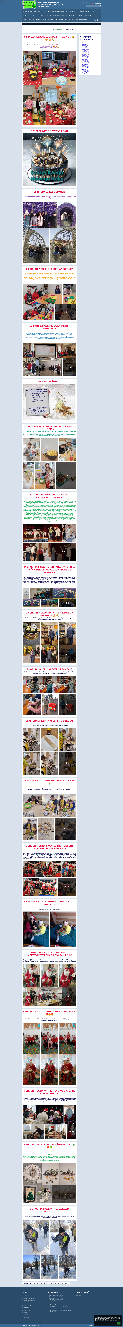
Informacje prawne (28, 1303)
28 (62, 1283)
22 (41, 1283)
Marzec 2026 (85, 46)
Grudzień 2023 (85, 71)
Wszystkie (84, 73)
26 (55, 1283)
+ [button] (84, 3)
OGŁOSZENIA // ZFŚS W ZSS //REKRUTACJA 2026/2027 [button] (51, 11)
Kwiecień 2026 (85, 45)
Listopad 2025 (85, 50)
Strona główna (57, 29)
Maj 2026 (84, 44)
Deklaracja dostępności (29, 1300)
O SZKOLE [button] (73, 11)
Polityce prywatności (114, 1320)
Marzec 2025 (85, 58)
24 (48, 1283)
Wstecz (26, 1283)
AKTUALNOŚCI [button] (27, 11)
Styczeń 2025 (85, 60)
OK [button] (118, 1323)
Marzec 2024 (85, 68)
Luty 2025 (84, 59)
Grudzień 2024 (85, 61)
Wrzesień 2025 (85, 53)
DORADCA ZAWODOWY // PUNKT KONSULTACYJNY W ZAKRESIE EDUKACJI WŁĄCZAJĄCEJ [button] (63, 20)
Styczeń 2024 (85, 70)
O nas (25, 1312)
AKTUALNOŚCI (70, 29)
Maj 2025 (84, 55)
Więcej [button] (96, 20)
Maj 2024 (84, 65)
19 (30, 1283)
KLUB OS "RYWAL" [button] (28, 20)
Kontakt (26, 1314)
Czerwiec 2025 (85, 54)
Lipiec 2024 (85, 64)
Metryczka (26, 1307)
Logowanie (98, 3)
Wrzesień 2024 (85, 63)
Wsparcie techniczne (29, 1298)
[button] (89, 3)
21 (37, 1283)
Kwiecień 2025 (85, 56)
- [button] (41, 1325)
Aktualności (27, 1317)
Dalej (66, 1283)
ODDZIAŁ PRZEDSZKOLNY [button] (86, 11)
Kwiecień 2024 (85, 66)
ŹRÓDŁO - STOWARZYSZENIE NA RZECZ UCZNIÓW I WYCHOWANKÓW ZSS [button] (69, 15)
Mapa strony (27, 1310)
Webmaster (26, 1296)
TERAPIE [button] (41, 15)
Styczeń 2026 (85, 49)
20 (34, 1283)
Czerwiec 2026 (85, 43)
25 (51, 1283)
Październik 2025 (86, 51)
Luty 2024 (84, 69)
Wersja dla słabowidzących (29, 1325)
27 (58, 1283)
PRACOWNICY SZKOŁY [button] (30, 15)
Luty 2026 (84, 48)
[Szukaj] (100, 6)
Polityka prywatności (29, 1305)
